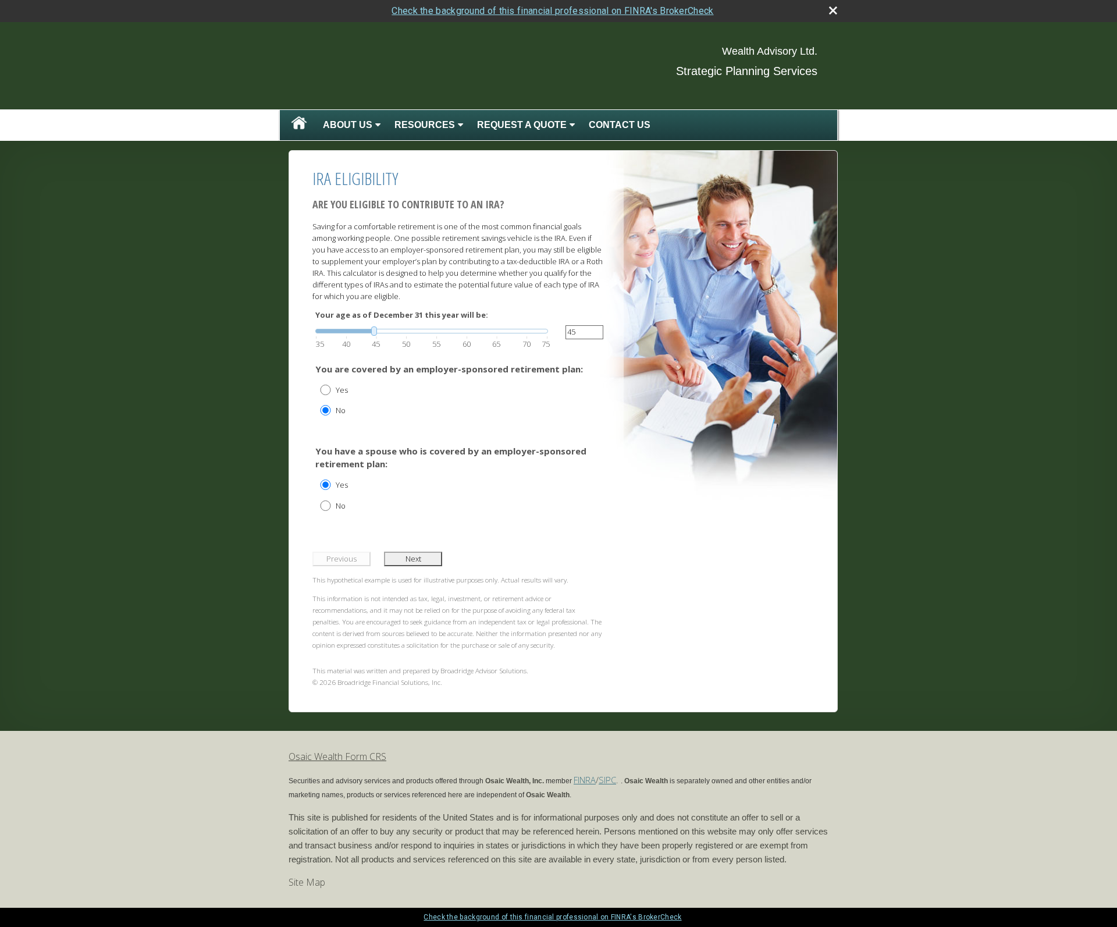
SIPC (607, 780)
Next (413, 558)
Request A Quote (522, 125)
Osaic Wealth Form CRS (337, 756)
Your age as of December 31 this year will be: (401, 315)
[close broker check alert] (833, 10)
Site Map (307, 882)
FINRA (585, 780)
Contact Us (619, 125)
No (341, 410)
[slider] (431, 331)
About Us (347, 125)
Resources (424, 125)
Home (299, 125)
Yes (342, 390)
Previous (341, 558)
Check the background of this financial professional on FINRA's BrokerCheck (552, 10)
